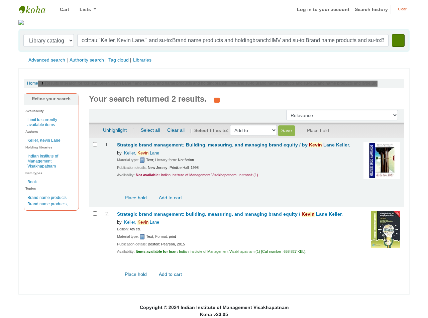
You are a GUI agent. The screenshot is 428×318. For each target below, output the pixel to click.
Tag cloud (118, 60)
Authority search (87, 60)
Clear (402, 9)
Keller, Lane (141, 153)
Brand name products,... (49, 204)
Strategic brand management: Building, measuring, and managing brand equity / (233, 144)
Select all (150, 130)
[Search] (398, 40)
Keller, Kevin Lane (44, 140)
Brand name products (47, 197)
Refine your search (51, 99)
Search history (371, 9)
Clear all (176, 130)
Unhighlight (114, 130)
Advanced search (46, 60)
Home (32, 83)
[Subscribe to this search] (217, 99)
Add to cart (170, 197)
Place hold (135, 197)
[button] (62, 9)
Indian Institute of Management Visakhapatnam (35, 9)
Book (32, 182)
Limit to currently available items (42, 122)
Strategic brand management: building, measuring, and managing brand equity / (230, 214)
